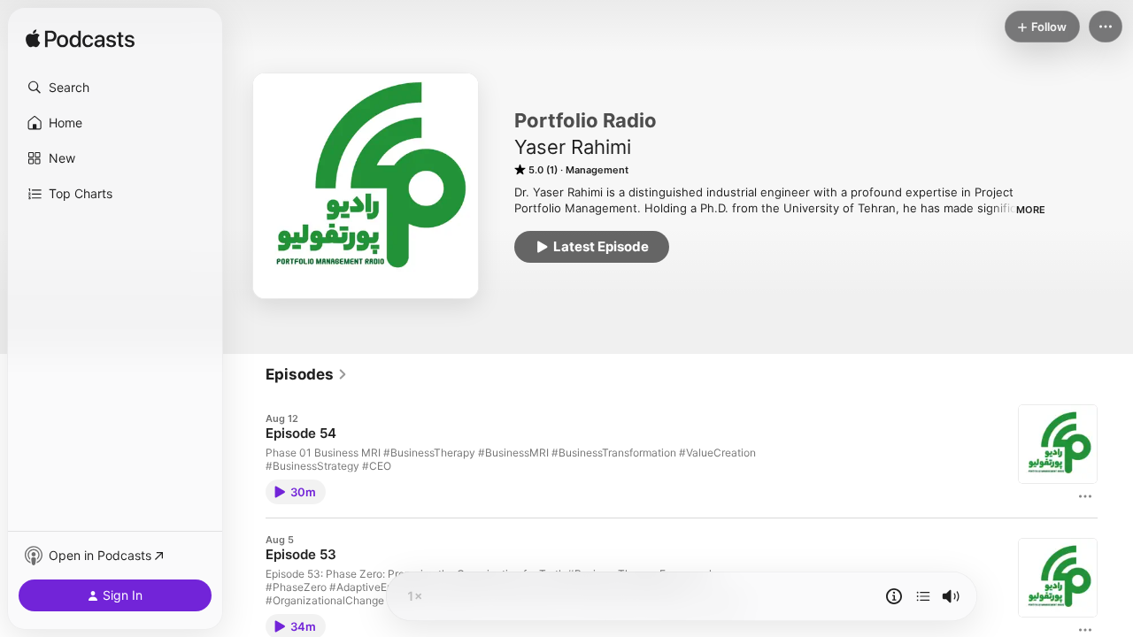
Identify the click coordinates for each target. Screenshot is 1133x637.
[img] (80, 40)
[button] (115, 88)
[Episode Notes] (894, 596)
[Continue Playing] (923, 596)
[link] (307, 374)
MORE (1030, 209)
